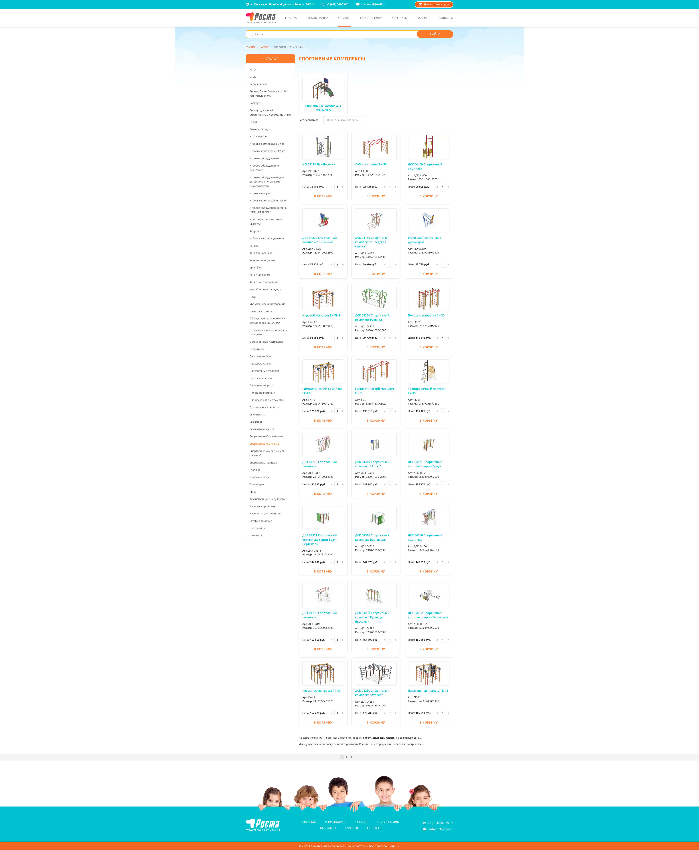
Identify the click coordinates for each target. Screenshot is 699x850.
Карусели (255, 231)
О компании (335, 822)
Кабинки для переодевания (267, 238)
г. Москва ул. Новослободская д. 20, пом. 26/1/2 (282, 4)
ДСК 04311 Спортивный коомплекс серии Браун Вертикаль (319, 539)
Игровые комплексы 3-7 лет (267, 144)
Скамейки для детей (262, 429)
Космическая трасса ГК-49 (321, 691)
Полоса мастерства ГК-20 (426, 315)
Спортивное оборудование (266, 436)
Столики (255, 470)
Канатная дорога (260, 275)
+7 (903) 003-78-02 (440, 823)
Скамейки (256, 422)
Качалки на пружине (262, 260)
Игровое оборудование (264, 158)
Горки (253, 122)
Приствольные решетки (264, 407)
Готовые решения (261, 521)
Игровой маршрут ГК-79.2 (321, 315)
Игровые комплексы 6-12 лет (267, 151)
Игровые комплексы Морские (268, 200)
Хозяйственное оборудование (268, 499)
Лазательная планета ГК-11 (428, 691)
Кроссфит (255, 267)
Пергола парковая (261, 378)
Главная (309, 822)
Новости (374, 828)
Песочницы (257, 349)
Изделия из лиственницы (265, 513)
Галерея (351, 828)
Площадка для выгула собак (267, 400)
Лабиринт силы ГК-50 (371, 164)
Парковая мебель (260, 356)
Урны (253, 492)
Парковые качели (261, 363)
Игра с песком (258, 136)
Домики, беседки (260, 129)
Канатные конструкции (264, 282)
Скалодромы (257, 414)
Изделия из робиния (262, 506)
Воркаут (255, 103)
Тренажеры (257, 484)
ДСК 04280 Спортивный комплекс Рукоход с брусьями (372, 617)
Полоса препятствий (262, 393)
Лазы (253, 296)
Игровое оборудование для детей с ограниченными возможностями (267, 182)
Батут (253, 69)
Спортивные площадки (264, 462)
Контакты (328, 828)
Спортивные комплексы (264, 443)
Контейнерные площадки (265, 289)
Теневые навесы (260, 477)
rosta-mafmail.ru (440, 829)
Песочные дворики (261, 385)
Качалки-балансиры (262, 253)
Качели (254, 245)
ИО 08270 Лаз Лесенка (318, 164)
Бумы (253, 77)
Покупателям (388, 822)
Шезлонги (256, 535)
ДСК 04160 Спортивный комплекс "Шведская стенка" (372, 242)
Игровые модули (260, 193)
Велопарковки (258, 84)
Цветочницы (257, 528)
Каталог (361, 822)
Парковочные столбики (264, 371)
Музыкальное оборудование (267, 304)
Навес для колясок (261, 311)
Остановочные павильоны (266, 342)
